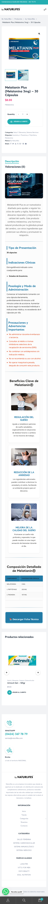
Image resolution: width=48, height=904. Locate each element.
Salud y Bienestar (20, 132)
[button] (39, 33)
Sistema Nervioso (33, 132)
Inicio (24, 811)
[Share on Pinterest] (23, 144)
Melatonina (9, 138)
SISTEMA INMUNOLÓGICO (24, 847)
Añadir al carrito (20, 121)
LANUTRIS (24, 864)
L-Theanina (23, 135)
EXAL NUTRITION (24, 875)
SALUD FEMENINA (24, 839)
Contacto (24, 826)
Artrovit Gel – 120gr (16, 683)
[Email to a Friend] (25, 144)
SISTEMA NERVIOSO (24, 850)
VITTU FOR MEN (24, 868)
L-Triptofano (32, 135)
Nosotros (24, 822)
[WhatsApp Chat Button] (5, 891)
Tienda (24, 815)
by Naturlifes (14, 141)
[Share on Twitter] (13, 144)
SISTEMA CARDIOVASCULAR (24, 843)
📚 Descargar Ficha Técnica (24, 619)
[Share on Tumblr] (18, 144)
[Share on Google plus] (20, 144)
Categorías (24, 819)
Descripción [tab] (12, 161)
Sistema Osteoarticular (26, 680)
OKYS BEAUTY (24, 871)
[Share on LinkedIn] (15, 144)
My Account (8, 900)
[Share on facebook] (11, 144)
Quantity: (11, 114)
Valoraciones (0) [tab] (15, 166)
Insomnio (15, 135)
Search (24, 900)
